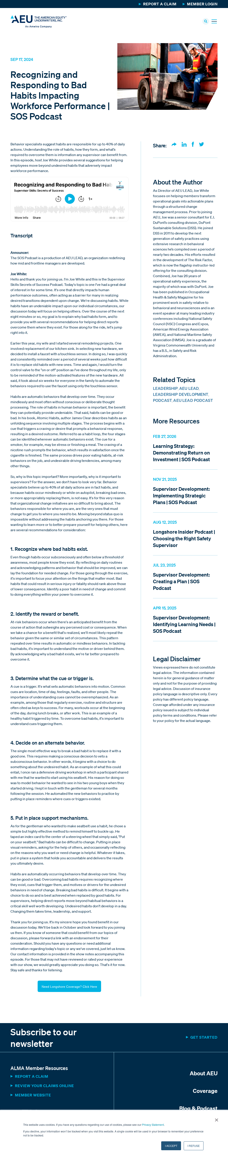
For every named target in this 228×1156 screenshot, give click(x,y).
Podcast (162, 400)
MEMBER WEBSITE (33, 1095)
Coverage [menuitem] (205, 1090)
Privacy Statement (153, 1124)
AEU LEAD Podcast (193, 400)
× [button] (216, 1118)
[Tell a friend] (174, 144)
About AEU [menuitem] (204, 1073)
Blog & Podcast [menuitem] (198, 1108)
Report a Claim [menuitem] (160, 4)
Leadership (165, 388)
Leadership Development (180, 394)
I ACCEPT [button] (171, 1146)
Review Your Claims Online (44, 1085)
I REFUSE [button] (193, 1146)
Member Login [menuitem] (202, 4)
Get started (204, 1037)
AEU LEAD (189, 388)
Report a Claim (31, 1076)
